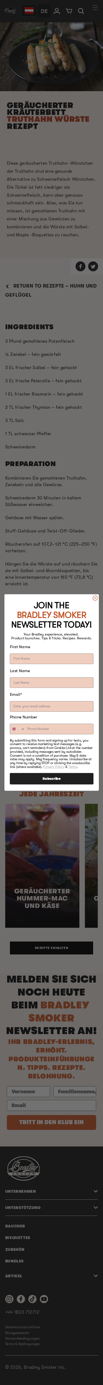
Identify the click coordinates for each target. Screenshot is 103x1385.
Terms (72, 767)
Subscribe (51, 779)
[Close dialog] (95, 598)
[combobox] (17, 729)
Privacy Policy (53, 767)
